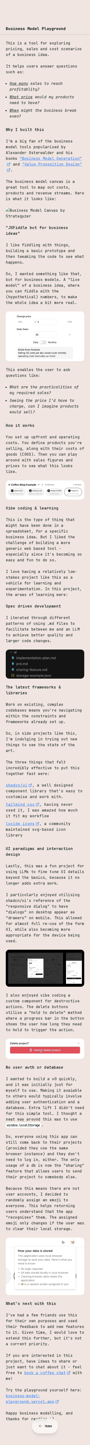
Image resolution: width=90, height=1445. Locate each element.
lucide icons (20, 823)
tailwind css (20, 804)
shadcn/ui (16, 785)
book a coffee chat (45, 1372)
